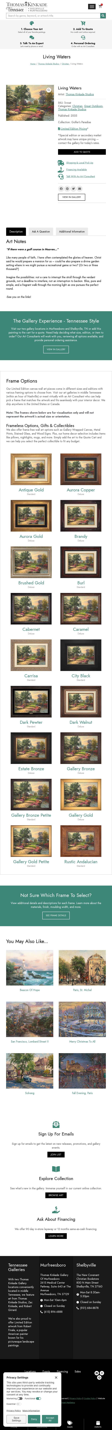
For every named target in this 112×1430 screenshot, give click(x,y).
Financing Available (76, 169)
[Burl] (80, 562)
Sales (78, 1372)
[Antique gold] (31, 469)
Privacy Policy (76, 1398)
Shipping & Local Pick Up (79, 163)
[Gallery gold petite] (31, 841)
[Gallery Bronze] (80, 748)
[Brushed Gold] (31, 562)
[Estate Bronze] (31, 748)
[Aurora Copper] (80, 469)
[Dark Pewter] (31, 701)
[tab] (16, 232)
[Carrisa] (31, 655)
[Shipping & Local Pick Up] (61, 163)
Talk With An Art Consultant (80, 176)
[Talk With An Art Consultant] (61, 176)
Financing (62, 1372)
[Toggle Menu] (92, 6)
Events (46, 1372)
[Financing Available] (61, 169)
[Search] (103, 15)
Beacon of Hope (30, 990)
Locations (30, 1372)
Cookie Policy (90, 1398)
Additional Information (72, 232)
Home (33, 63)
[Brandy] (80, 515)
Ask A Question (41, 232)
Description (16, 232)
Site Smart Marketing (66, 1402)
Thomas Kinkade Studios (48, 63)
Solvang (29, 1093)
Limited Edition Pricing (74, 129)
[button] (48, 90)
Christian (65, 63)
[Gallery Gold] (80, 794)
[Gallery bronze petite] (31, 794)
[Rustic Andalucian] (80, 841)
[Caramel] (80, 608)
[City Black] (80, 655)
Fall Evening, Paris (82, 1093)
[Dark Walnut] (80, 701)
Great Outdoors (93, 106)
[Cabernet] (31, 608)
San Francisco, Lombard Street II (29, 1042)
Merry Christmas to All (82, 1042)
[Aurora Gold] (31, 515)
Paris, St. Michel (82, 990)
